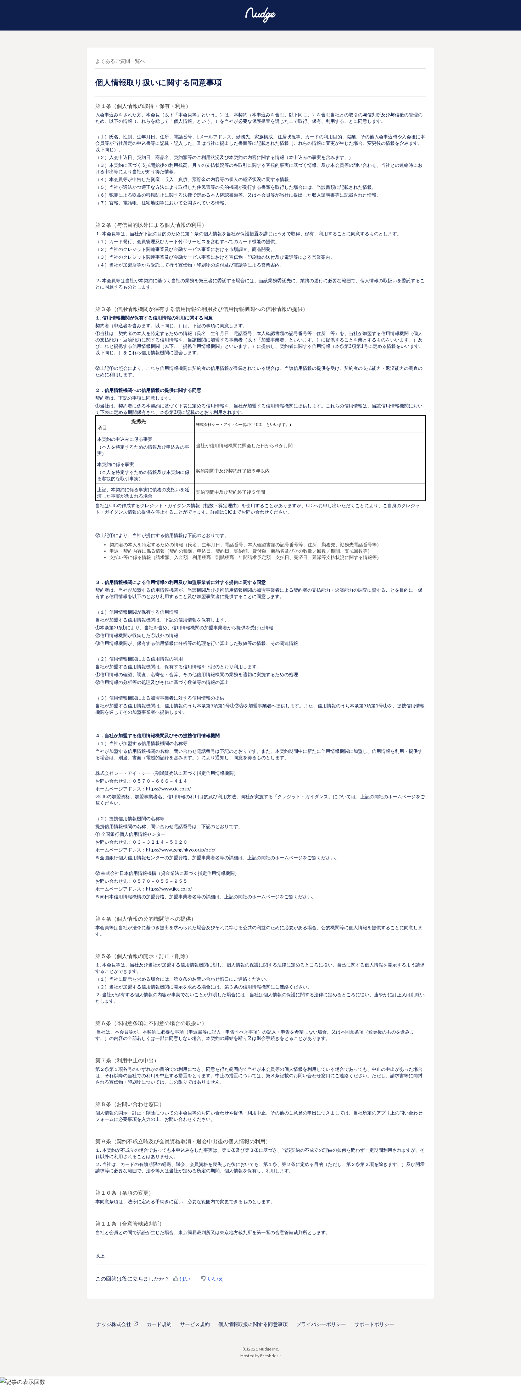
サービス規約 (195, 1324)
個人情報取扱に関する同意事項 (253, 1324)
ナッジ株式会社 (113, 1324)
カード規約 (159, 1324)
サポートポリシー (374, 1324)
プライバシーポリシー (321, 1324)
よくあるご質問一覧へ (120, 61)
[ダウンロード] (247, 619)
